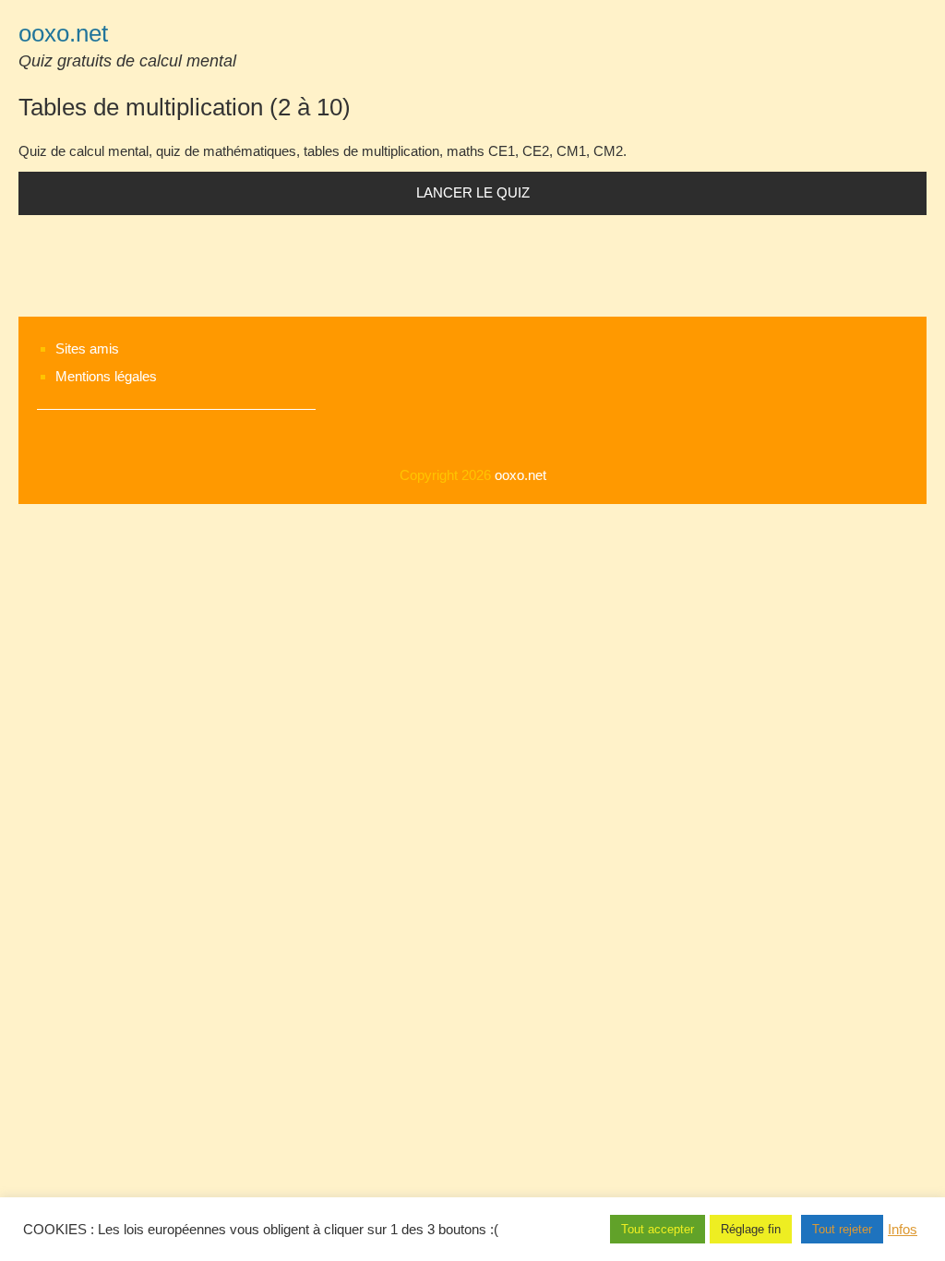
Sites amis (87, 348)
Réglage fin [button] (751, 1229)
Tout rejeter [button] (842, 1229)
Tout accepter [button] (657, 1229)
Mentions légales (106, 376)
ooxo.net (63, 33)
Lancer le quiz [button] (473, 192)
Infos (902, 1229)
